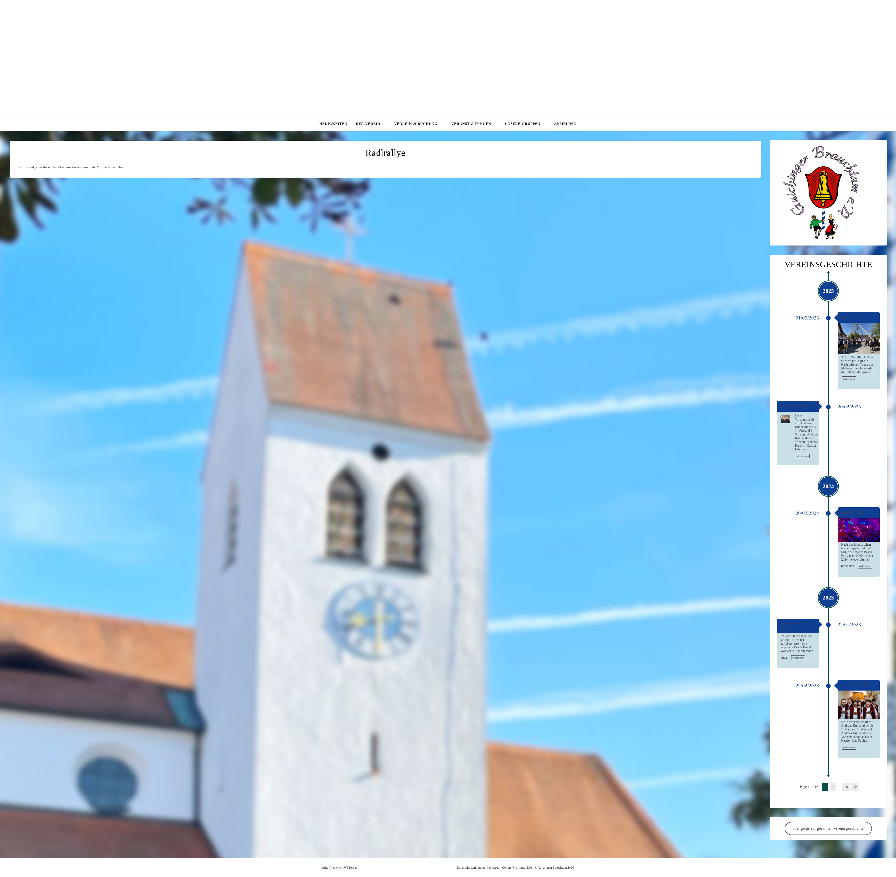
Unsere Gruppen (522, 124)
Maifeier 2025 (850, 317)
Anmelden (565, 124)
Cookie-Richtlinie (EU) (517, 867)
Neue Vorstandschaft (793, 406)
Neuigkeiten (333, 124)
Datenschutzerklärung (471, 867)
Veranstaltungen (471, 124)
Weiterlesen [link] (849, 378)
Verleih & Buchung (416, 124)
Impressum (493, 867)
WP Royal (350, 867)
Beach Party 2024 (852, 512)
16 (846, 787)
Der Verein (368, 124)
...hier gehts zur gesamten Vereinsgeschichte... (828, 828)
